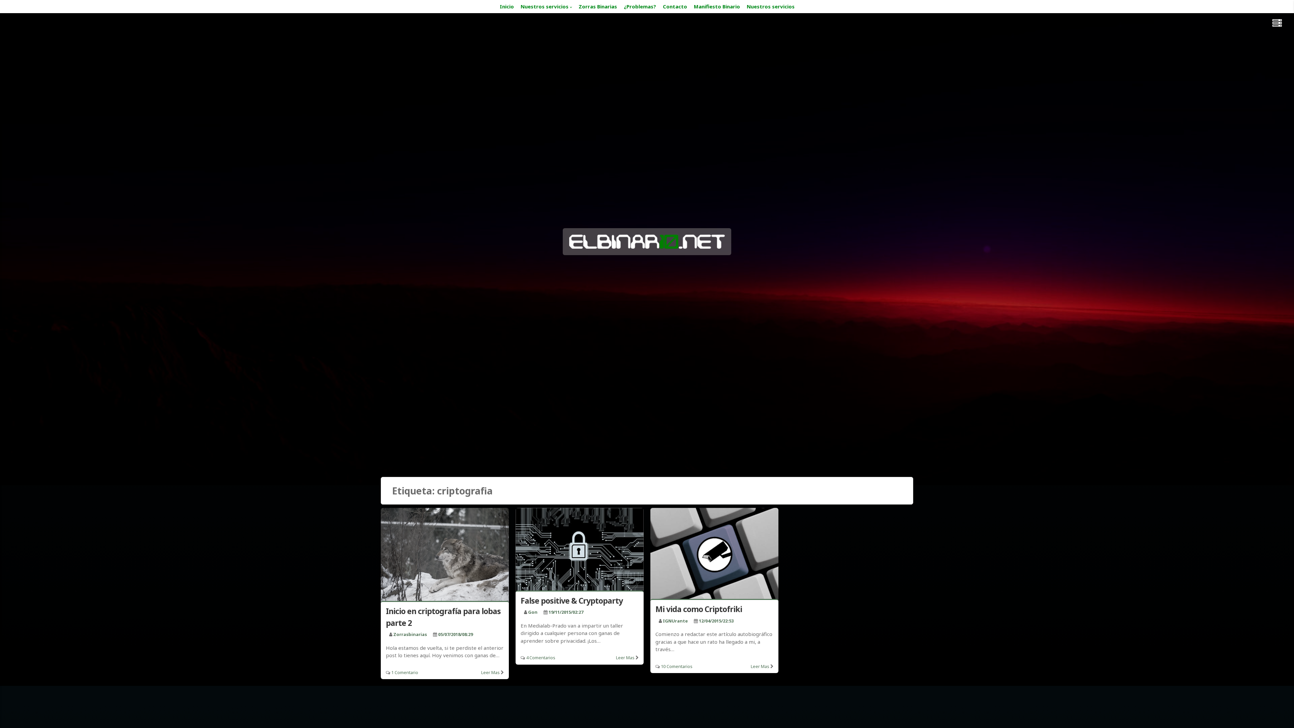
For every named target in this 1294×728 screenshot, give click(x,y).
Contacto (675, 6)
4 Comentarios (540, 658)
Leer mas (490, 672)
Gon (532, 612)
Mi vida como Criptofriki (698, 609)
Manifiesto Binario (717, 6)
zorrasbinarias (410, 634)
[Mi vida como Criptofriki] (714, 555)
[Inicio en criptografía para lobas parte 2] (445, 556)
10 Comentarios (676, 666)
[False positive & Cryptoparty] (580, 550)
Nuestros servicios (544, 6)
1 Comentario (404, 672)
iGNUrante (675, 621)
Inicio (507, 6)
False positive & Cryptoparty (572, 600)
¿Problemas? (640, 6)
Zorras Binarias (598, 6)
